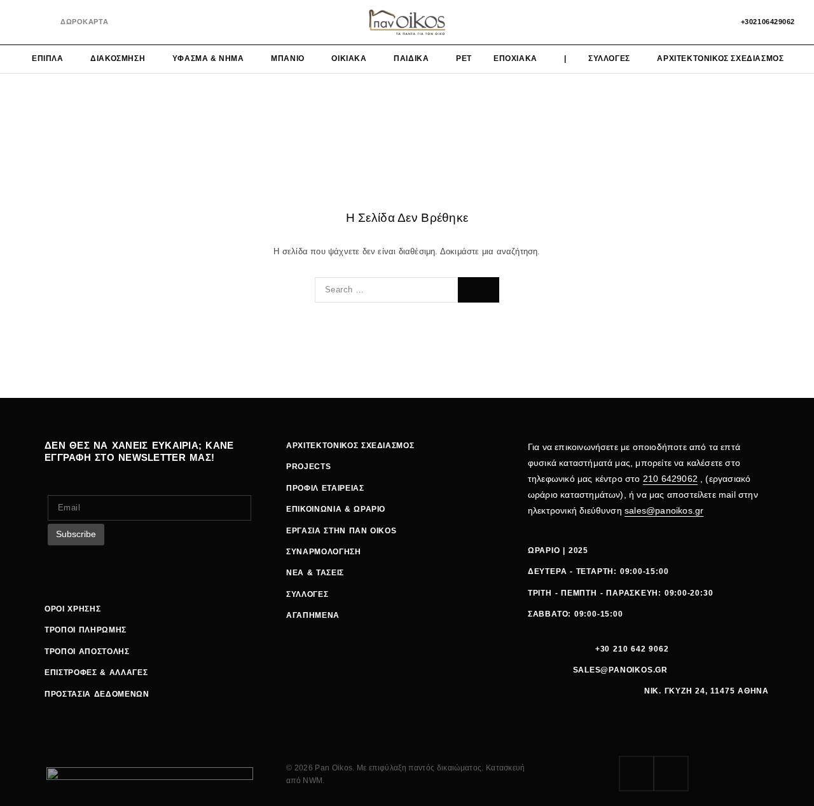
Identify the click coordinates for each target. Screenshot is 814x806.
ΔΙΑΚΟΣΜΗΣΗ (117, 58)
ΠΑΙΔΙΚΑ (411, 58)
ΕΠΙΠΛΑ (48, 58)
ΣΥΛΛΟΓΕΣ (609, 58)
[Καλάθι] (713, 22)
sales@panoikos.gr (663, 510)
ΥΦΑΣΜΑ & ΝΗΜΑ (208, 58)
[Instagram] (44, 22)
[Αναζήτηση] (669, 22)
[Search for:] (386, 290)
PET (464, 58)
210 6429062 (670, 479)
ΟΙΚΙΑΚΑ (348, 58)
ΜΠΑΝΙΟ (288, 58)
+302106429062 (768, 21)
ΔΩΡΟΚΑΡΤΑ (84, 21)
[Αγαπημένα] (691, 22)
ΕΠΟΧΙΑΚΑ (515, 58)
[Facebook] (23, 22)
